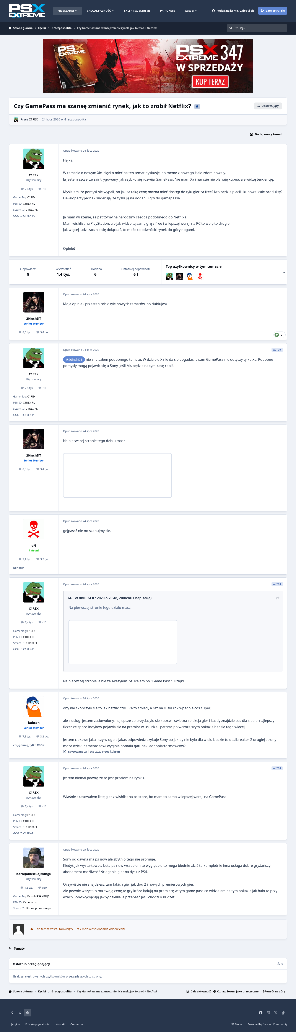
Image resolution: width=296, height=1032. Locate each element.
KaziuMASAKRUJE (38, 896)
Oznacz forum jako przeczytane (238, 991)
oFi (33, 545)
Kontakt (60, 1024)
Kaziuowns (30, 902)
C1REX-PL (29, 203)
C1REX (33, 119)
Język (14, 1024)
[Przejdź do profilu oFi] (200, 276)
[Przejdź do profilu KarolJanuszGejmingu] (33, 858)
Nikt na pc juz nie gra (39, 908)
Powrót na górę (275, 991)
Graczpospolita (75, 119)
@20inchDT (74, 359)
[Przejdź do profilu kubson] (190, 276)
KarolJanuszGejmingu (33, 874)
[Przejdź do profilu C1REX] (16, 119)
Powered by (267, 1024)
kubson (34, 722)
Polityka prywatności (37, 1024)
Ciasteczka (76, 1024)
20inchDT (33, 318)
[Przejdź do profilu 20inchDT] (179, 276)
